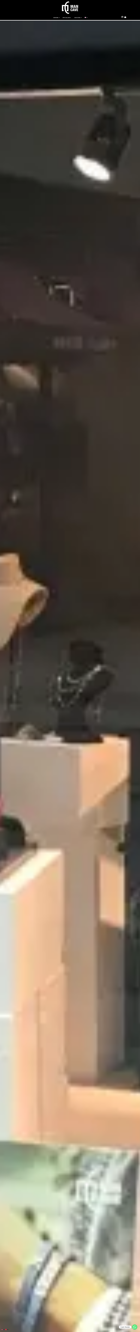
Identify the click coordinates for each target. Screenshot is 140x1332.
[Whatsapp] (134, 1327)
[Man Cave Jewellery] (70, 7)
